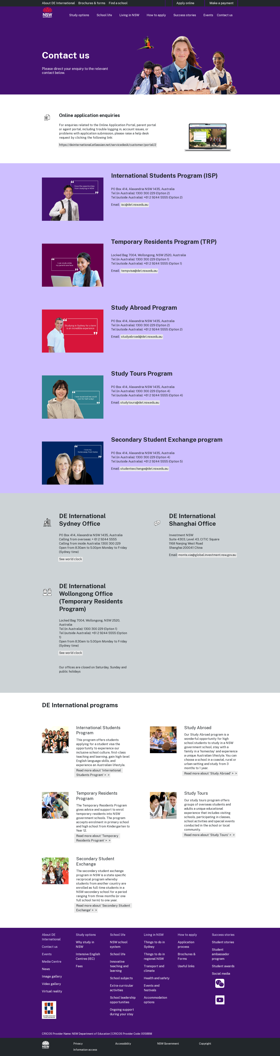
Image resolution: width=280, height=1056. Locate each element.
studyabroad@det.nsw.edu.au (141, 336)
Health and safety (157, 978)
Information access (85, 1049)
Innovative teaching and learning (119, 966)
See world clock (70, 559)
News (46, 969)
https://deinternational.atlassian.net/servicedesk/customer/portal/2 (107, 145)
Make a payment (222, 3)
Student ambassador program (220, 954)
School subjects (121, 978)
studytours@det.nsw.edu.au (139, 402)
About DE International (58, 3)
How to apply (156, 15)
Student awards (223, 966)
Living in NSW (129, 15)
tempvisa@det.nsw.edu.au (139, 271)
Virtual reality (52, 991)
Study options (79, 15)
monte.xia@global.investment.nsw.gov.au (207, 555)
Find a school (118, 3)
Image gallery (52, 976)
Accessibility (123, 1043)
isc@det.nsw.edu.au (134, 204)
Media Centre (51, 961)
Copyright (205, 1043)
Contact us (225, 15)
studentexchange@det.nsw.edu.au (144, 468)
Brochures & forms (91, 3)
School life (104, 15)
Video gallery (51, 984)
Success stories (184, 15)
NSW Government (168, 1043)
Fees (79, 966)
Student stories (223, 942)
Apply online (185, 3)
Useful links (186, 966)
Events (208, 15)
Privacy (77, 1043)
